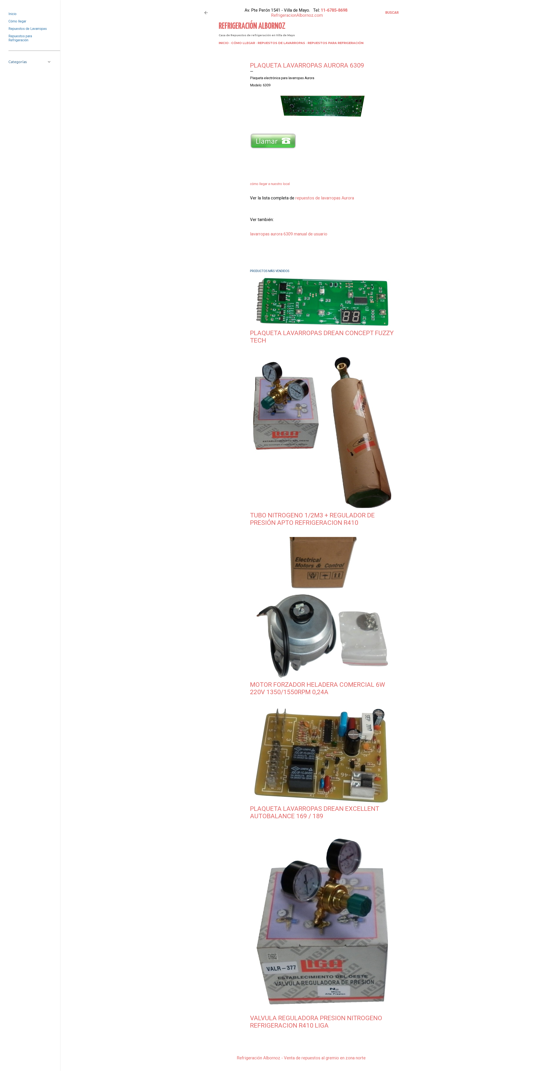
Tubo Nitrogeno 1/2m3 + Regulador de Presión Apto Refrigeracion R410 (312, 518)
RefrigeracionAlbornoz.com (297, 15)
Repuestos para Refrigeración (336, 43)
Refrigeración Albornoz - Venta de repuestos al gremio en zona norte (301, 1057)
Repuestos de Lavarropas (281, 43)
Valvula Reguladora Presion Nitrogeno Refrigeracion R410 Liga (316, 1021)
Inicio (224, 43)
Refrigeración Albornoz (252, 26)
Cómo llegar (243, 43)
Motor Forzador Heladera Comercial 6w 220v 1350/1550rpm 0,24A (317, 688)
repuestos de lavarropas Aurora (324, 197)
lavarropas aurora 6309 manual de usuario (288, 233)
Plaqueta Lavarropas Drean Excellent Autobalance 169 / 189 (314, 812)
